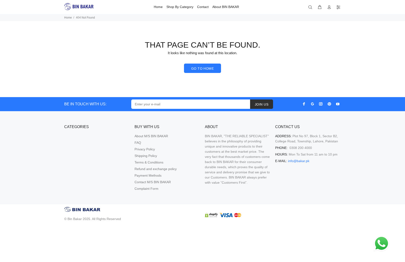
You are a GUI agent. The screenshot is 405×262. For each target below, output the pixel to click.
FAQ (138, 142)
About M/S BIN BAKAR (151, 136)
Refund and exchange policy (156, 169)
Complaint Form (146, 188)
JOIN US (261, 104)
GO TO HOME (202, 68)
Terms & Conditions (149, 162)
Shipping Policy (146, 156)
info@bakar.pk (298, 161)
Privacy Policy (145, 149)
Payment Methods (148, 175)
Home (68, 17)
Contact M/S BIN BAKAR (153, 182)
